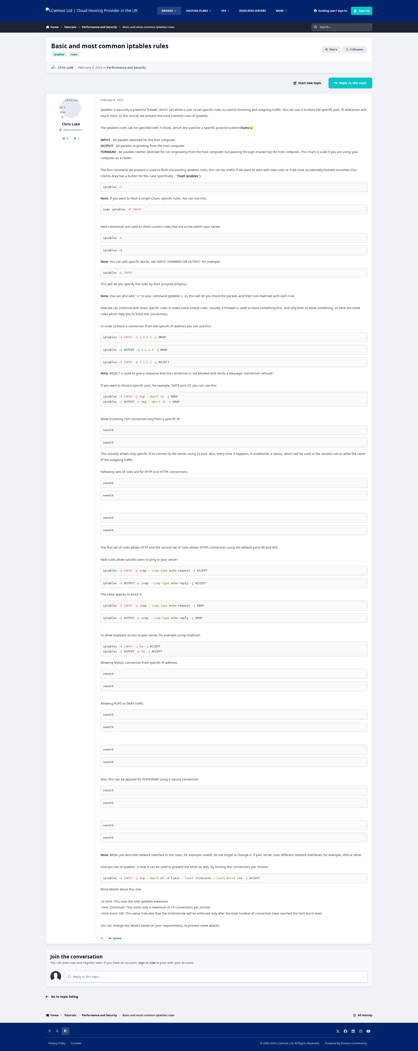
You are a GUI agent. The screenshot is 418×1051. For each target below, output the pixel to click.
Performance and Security (126, 67)
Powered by (346, 1043)
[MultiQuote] (102, 938)
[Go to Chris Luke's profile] (53, 67)
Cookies (76, 1043)
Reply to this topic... (87, 977)
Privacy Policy (57, 1043)
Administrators (72, 130)
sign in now (146, 963)
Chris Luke (65, 67)
